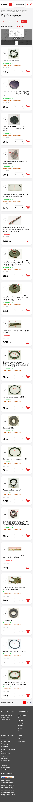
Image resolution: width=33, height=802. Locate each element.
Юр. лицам (21, 723)
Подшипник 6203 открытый (12, 61)
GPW (10, 21)
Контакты (20, 720)
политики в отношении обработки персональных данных (7, 783)
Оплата (20, 728)
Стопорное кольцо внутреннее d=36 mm (16, 459)
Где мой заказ (22, 715)
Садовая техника (6, 756)
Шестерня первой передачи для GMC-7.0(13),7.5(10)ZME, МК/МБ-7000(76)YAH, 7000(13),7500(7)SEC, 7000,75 (16, 263)
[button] (14, 38)
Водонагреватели (6, 741)
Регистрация (21, 741)
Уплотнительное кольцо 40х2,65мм (14, 397)
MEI (4, 21)
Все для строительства (8, 744)
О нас (19, 718)
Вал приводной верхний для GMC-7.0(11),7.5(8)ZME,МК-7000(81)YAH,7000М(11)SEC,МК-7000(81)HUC (16, 229)
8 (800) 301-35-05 (7, 712)
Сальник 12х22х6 (8, 620)
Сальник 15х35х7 (8, 428)
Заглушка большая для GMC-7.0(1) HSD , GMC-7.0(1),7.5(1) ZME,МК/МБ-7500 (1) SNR (16, 94)
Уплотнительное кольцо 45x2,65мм (14, 651)
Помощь (20, 731)
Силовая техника (6, 763)
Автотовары (4, 738)
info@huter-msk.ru (6, 715)
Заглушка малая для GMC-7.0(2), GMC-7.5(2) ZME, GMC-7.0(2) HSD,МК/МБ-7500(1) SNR (16, 128)
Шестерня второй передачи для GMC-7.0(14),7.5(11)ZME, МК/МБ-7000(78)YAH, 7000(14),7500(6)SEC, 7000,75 (16, 298)
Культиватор (19, 26)
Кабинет (20, 738)
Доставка (20, 725)
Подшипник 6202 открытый (12, 490)
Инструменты (5, 746)
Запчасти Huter (5, 719)
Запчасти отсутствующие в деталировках (6, 767)
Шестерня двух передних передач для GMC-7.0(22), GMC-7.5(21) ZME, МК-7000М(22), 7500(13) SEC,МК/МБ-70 (16, 523)
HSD (17, 21)
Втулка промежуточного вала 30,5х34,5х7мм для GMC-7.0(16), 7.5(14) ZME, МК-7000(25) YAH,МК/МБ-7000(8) (16, 364)
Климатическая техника (8, 749)
